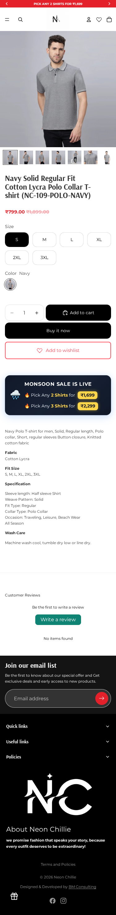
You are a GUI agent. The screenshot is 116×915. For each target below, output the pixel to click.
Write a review (58, 619)
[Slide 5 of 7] (74, 157)
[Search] (20, 19)
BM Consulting (82, 886)
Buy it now (58, 330)
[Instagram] (63, 900)
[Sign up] (101, 698)
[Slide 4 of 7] (58, 157)
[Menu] (7, 19)
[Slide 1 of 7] (10, 157)
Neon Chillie (65, 877)
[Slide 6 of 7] (90, 157)
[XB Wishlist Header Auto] (99, 19)
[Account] (89, 19)
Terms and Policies (58, 864)
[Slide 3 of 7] (42, 157)
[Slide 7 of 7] (107, 157)
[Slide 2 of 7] (26, 157)
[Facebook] (52, 900)
